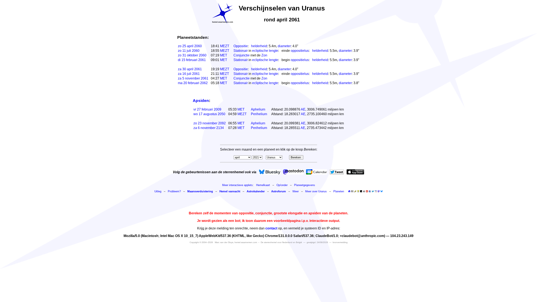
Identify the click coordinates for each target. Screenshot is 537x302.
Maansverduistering (200, 191)
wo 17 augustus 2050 (209, 114)
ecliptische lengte (265, 50)
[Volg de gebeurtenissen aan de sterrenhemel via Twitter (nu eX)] (337, 171)
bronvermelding (340, 242)
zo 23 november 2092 (209, 123)
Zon (264, 55)
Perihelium (259, 114)
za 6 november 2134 (208, 128)
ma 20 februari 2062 (193, 83)
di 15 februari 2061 (192, 60)
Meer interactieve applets (237, 185)
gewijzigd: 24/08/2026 (317, 242)
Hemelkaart (263, 185)
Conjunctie (241, 55)
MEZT (224, 46)
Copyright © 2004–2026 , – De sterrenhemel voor (246, 242)
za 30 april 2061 (190, 69)
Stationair (240, 50)
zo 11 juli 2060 (188, 50)
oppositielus (300, 50)
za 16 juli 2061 (189, 74)
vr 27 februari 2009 (207, 109)
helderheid (259, 46)
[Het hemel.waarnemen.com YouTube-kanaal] (367, 191)
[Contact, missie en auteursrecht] (352, 191)
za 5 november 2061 (193, 78)
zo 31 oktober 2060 (192, 55)
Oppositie (240, 46)
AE (303, 109)
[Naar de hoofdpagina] (349, 191)
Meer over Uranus (316, 191)
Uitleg (157, 191)
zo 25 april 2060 (190, 46)
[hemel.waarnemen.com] (222, 13)
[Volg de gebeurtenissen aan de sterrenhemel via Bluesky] (269, 171)
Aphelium (258, 109)
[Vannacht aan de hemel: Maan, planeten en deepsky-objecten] (355, 191)
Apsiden (201, 100)
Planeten (338, 191)
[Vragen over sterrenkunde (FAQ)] (358, 191)
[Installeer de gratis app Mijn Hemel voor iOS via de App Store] (355, 171)
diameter (284, 46)
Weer (295, 191)
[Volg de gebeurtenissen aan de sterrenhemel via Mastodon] (293, 171)
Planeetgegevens (304, 185)
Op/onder (282, 185)
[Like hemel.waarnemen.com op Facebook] (370, 191)
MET (223, 55)
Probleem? (174, 191)
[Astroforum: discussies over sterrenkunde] (361, 191)
